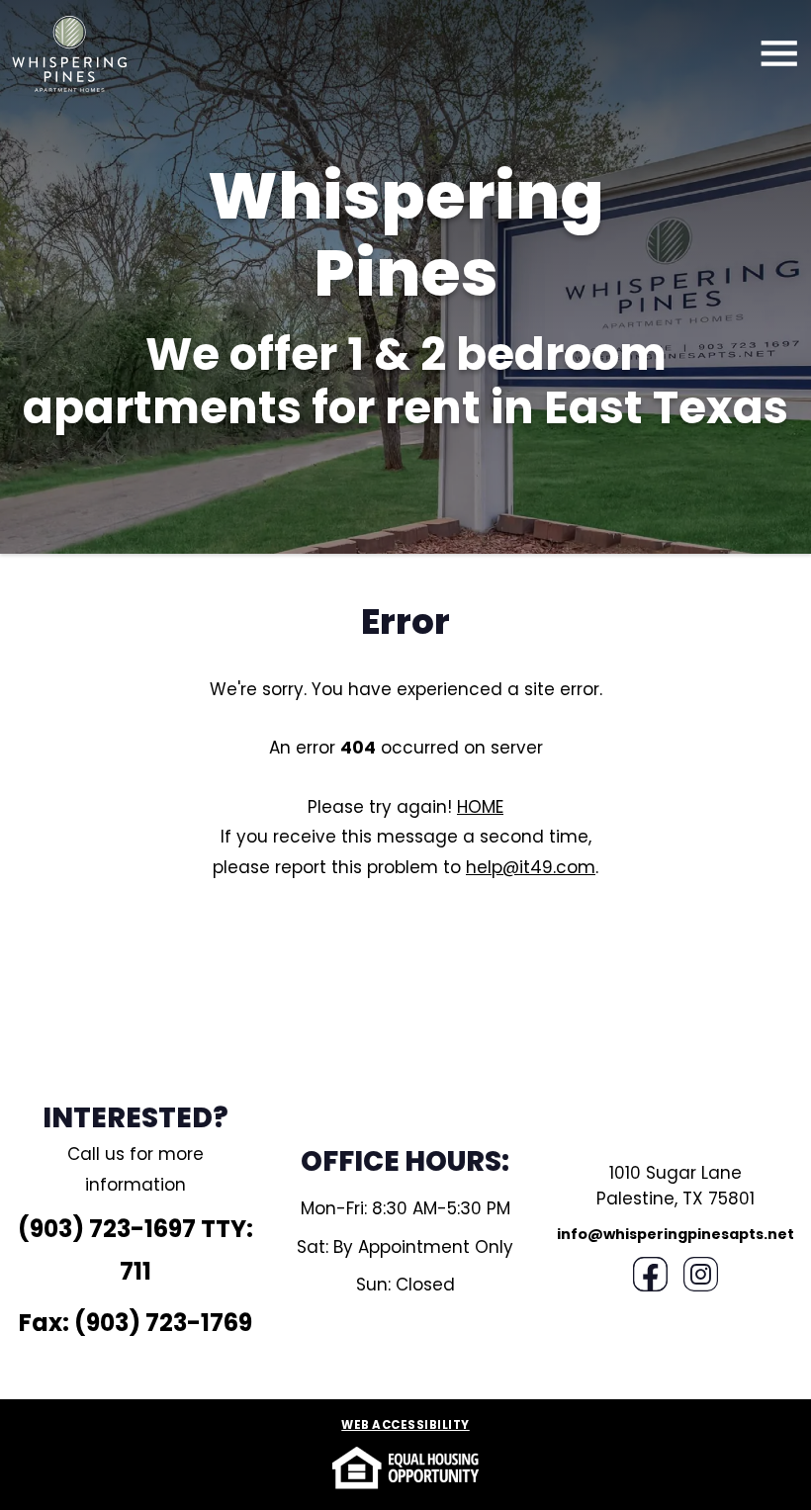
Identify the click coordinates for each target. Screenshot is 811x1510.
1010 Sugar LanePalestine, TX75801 (675, 1185)
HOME (480, 807)
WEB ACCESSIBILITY (405, 1426)
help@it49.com (530, 867)
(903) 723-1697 (107, 1228)
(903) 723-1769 (163, 1322)
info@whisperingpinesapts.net (675, 1234)
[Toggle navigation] (779, 53)
